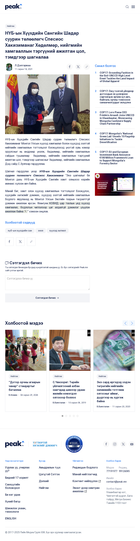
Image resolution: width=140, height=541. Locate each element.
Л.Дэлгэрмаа (23, 65)
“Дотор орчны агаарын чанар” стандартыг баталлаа (24, 386)
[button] (127, 7)
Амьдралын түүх (49, 467)
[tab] (62, 416)
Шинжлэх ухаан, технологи (15, 510)
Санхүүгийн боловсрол (12, 486)
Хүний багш (12, 501)
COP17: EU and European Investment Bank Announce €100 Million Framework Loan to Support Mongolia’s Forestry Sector (116, 158)
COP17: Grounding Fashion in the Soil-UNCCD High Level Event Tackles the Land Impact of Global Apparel (117, 77)
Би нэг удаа (12, 494)
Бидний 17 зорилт (17, 477)
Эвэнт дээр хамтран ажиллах (86, 489)
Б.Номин (13, 395)
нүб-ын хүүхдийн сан (20, 230)
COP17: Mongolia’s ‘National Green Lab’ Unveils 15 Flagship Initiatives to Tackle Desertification (117, 137)
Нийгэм (10, 26)
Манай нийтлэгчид (85, 474)
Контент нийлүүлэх (85, 481)
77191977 (111, 471)
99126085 (124, 471)
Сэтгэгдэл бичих (46, 297)
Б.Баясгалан (59, 403)
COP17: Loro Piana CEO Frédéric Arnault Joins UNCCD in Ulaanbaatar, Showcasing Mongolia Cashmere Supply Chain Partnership (117, 118)
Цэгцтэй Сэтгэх (49, 474)
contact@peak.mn (116, 481)
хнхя (40, 230)
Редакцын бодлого (85, 467)
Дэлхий (44, 481)
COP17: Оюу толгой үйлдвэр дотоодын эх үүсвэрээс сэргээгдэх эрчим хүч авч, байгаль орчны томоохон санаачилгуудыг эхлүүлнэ (117, 97)
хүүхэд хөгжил (57, 230)
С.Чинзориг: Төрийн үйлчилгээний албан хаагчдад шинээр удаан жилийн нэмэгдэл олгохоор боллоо (69, 390)
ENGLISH (10, 518)
